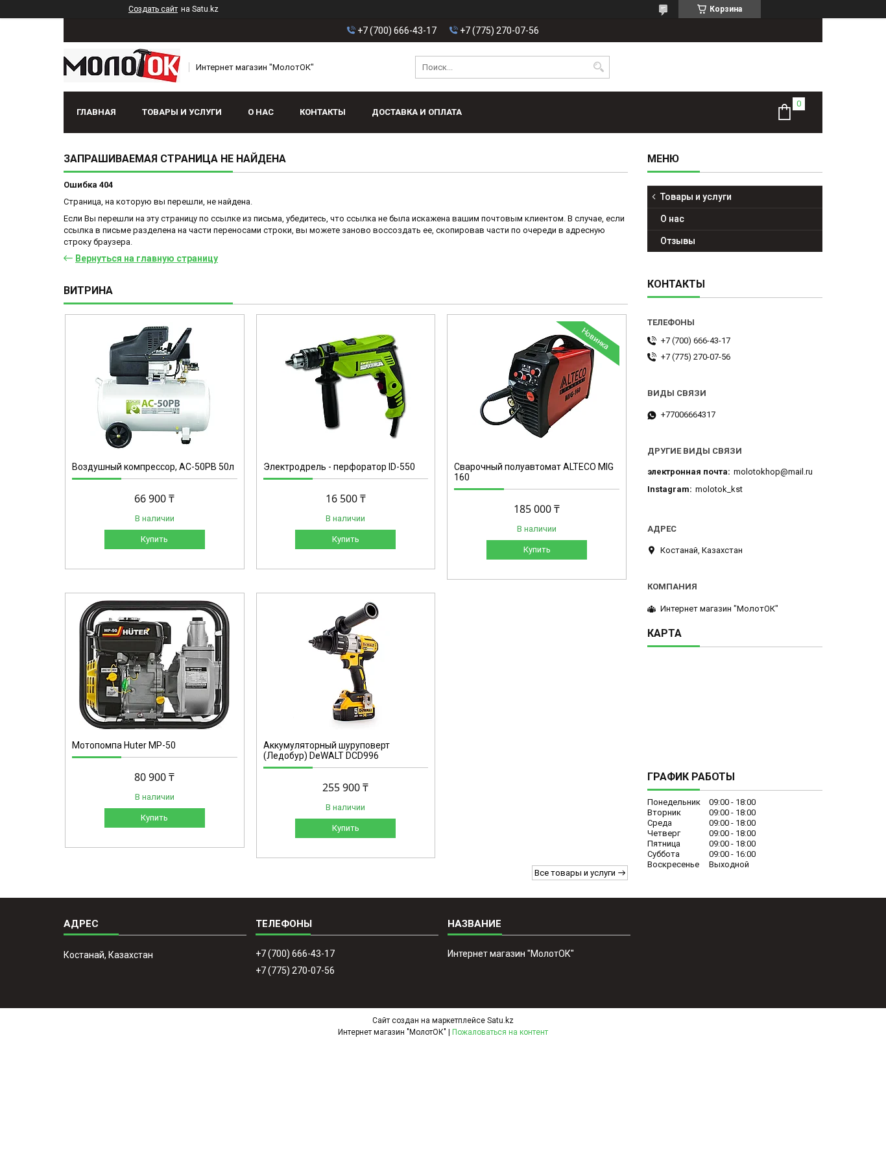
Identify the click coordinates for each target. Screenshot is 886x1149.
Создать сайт (153, 9)
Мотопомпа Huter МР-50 (124, 745)
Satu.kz (500, 1020)
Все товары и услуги (575, 873)
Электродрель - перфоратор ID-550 (339, 467)
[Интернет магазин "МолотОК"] (122, 67)
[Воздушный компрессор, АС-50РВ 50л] (154, 386)
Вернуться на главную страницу (146, 258)
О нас (261, 112)
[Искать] (598, 67)
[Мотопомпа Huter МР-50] (154, 665)
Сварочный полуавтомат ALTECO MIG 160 (534, 472)
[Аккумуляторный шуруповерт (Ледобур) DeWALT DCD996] (346, 665)
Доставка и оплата (417, 112)
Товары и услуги (182, 112)
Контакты (323, 112)
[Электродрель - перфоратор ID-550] (346, 386)
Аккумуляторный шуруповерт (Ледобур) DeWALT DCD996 (326, 750)
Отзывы (677, 241)
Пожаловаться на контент (500, 1032)
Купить (154, 539)
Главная (96, 112)
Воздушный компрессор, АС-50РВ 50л (153, 467)
